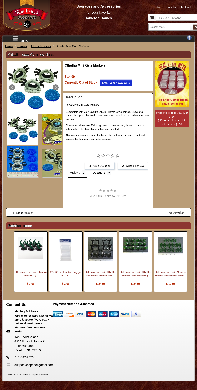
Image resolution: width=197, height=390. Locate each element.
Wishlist (172, 7)
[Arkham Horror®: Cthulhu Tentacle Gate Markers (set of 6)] (135, 246)
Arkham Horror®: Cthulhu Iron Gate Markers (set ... (101, 273)
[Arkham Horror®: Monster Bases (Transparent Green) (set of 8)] (170, 247)
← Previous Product (20, 213)
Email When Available (116, 82)
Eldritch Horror (41, 46)
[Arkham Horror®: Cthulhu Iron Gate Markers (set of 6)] (100, 250)
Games (22, 46)
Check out (185, 7)
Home (9, 46)
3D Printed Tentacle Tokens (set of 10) (31, 273)
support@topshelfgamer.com (33, 364)
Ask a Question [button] (102, 166)
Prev (12, 87)
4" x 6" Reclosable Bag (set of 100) (66, 273)
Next (56, 87)
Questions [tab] (99, 172)
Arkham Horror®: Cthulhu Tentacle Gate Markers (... (135, 273)
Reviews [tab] (74, 172)
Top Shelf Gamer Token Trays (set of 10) (172, 101)
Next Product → (178, 213)
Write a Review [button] (135, 166)
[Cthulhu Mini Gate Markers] (34, 87)
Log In (160, 7)
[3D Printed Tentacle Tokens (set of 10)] (30, 249)
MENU (24, 40)
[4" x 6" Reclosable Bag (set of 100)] (65, 251)
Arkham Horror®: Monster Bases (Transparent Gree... (170, 273)
